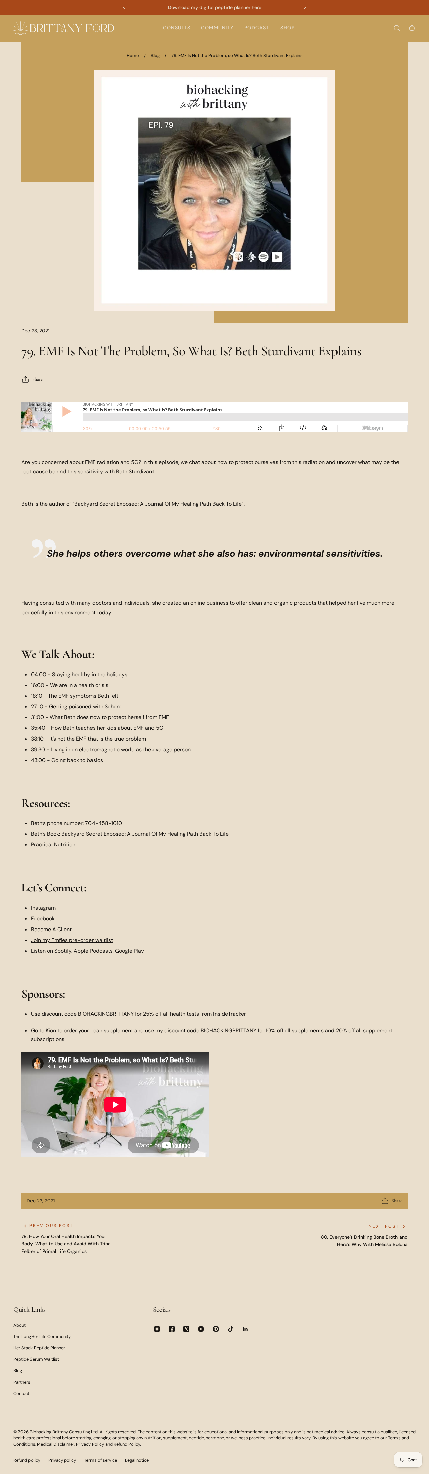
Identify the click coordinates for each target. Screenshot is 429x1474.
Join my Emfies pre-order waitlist (72, 940)
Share (37, 379)
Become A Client (51, 929)
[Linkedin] (245, 1329)
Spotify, (63, 950)
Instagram (43, 907)
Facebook (43, 918)
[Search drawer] (397, 28)
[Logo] (63, 28)
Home (133, 55)
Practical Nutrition (53, 844)
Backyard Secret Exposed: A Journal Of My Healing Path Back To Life (145, 833)
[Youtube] (201, 1329)
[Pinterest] (215, 1329)
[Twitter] (186, 1329)
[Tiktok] (230, 1329)
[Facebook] (171, 1329)
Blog (155, 55)
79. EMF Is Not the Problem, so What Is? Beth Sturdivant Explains (237, 55)
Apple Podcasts (93, 950)
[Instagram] (156, 1329)
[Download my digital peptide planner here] (214, 7)
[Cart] (412, 28)
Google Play (129, 950)
